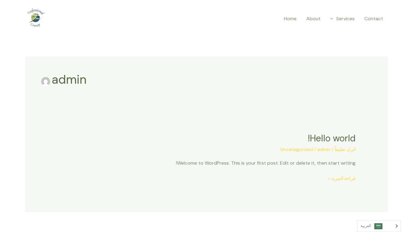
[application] (333, 18)
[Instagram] (83, 18)
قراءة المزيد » (342, 178)
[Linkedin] (68, 18)
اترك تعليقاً (345, 149)
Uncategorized (296, 149)
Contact (373, 18)
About (313, 18)
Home (290, 18)
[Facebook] (98, 18)
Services (345, 18)
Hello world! (332, 138)
